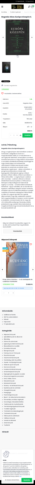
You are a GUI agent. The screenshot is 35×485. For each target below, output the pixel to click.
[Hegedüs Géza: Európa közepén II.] (17, 37)
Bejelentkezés (20, 1)
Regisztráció (30, 1)
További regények (15, 12)
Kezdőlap (4, 12)
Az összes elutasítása (12, 480)
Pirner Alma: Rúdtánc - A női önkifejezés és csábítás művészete (17, 280)
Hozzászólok (17, 231)
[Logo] (17, 6)
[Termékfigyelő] (17, 85)
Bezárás (27, 480)
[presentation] (3, 37)
